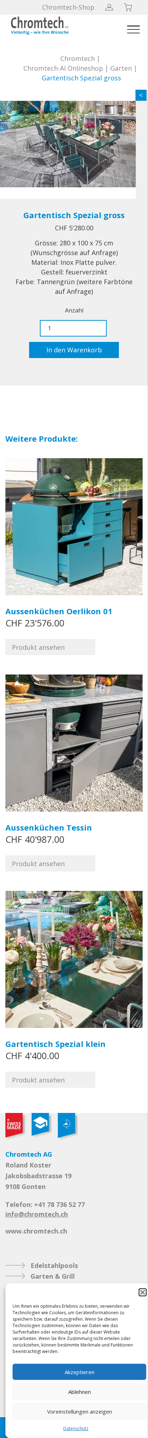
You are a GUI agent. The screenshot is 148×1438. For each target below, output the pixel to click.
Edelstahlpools (54, 1265)
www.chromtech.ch (36, 1231)
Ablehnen (79, 1391)
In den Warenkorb (74, 350)
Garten (121, 68)
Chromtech (77, 58)
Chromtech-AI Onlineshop (63, 68)
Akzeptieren (79, 1372)
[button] (142, 1292)
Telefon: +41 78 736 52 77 (45, 1204)
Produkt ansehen (38, 647)
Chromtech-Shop (68, 7)
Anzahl (74, 310)
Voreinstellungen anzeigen (79, 1411)
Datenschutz (75, 1428)
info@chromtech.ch (36, 1214)
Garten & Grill (53, 1276)
